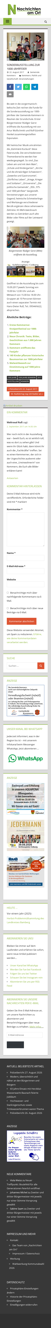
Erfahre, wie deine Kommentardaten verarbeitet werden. (24, 638)
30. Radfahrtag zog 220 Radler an (26, 394)
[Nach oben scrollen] (46, 1323)
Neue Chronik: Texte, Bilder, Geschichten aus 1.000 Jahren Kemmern (25, 340)
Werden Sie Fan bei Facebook (25, 969)
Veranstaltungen (26, 79)
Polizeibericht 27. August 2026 (26, 1072)
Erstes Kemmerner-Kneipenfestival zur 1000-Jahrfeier (23, 328)
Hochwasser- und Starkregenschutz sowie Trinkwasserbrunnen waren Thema (25, 1105)
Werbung (15, 1258)
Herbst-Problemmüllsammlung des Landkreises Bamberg (25, 920)
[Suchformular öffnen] (46, 21)
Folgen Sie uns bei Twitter (23, 973)
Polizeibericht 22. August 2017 (23, 389)
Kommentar (14, 509)
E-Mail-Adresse (16, 566)
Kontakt (14, 1240)
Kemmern (26, 75)
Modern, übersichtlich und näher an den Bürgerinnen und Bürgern (23, 1080)
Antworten (12, 478)
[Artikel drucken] (4, 405)
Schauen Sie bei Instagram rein (26, 977)
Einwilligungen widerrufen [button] (23, 1304)
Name (11, 553)
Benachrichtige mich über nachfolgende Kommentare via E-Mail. (24, 596)
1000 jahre (12, 377)
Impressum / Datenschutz (26, 1253)
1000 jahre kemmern (27, 377)
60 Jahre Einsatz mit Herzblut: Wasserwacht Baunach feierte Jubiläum (24, 1092)
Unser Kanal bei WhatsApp (24, 965)
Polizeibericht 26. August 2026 (26, 1112)
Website (11, 579)
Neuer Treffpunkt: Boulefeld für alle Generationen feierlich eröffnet (23, 1184)
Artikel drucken (14, 405)
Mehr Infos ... (37, 1026)
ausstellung (13, 381)
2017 (39, 377)
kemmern (25, 381)
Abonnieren (15, 1044)
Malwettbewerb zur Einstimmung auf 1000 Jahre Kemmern (25, 367)
